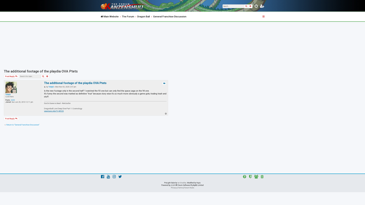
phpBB (173, 185)
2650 (13, 100)
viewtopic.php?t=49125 (54, 111)
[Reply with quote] (164, 83)
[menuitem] (256, 6)
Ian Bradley (182, 183)
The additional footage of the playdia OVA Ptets (41, 71)
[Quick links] (263, 16)
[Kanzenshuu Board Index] (124, 5)
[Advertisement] (182, 43)
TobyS (8, 95)
